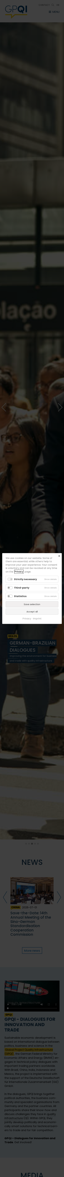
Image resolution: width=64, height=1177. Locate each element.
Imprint (37, 618)
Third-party (21, 587)
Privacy (19, 571)
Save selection (32, 604)
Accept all (32, 611)
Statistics (20, 596)
